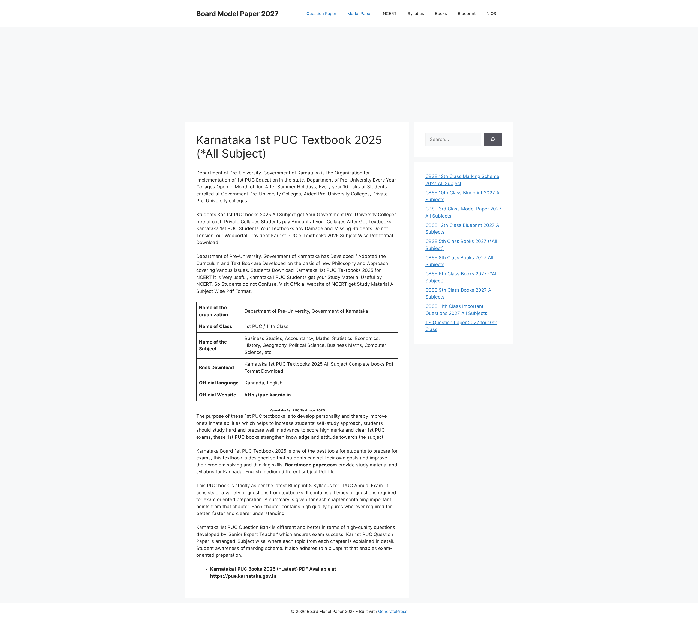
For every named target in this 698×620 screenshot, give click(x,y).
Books (441, 13)
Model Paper (359, 13)
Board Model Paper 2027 (237, 14)
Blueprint (467, 13)
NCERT (390, 13)
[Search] (493, 139)
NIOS (491, 13)
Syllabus (416, 13)
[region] (349, 71)
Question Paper (321, 13)
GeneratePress (392, 611)
